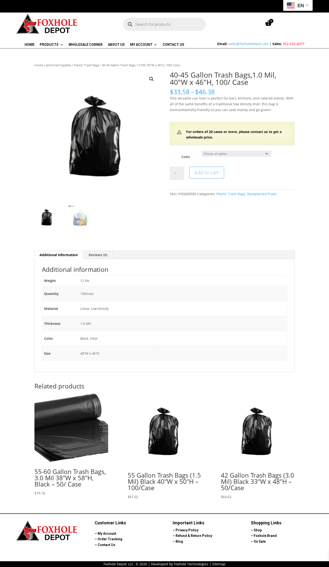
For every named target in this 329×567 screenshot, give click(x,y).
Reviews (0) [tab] (98, 255)
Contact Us (173, 45)
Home (29, 45)
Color (185, 156)
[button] (151, 79)
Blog (179, 541)
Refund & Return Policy (194, 536)
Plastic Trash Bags (86, 65)
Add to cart (206, 172)
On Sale (260, 541)
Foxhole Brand (265, 536)
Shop (258, 530)
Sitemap (218, 564)
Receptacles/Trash (262, 194)
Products (49, 45)
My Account (141, 45)
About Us (116, 45)
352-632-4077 (293, 43)
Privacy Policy (187, 530)
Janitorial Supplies (58, 65)
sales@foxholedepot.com (248, 43)
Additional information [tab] (58, 255)
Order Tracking (110, 539)
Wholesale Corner (86, 45)
